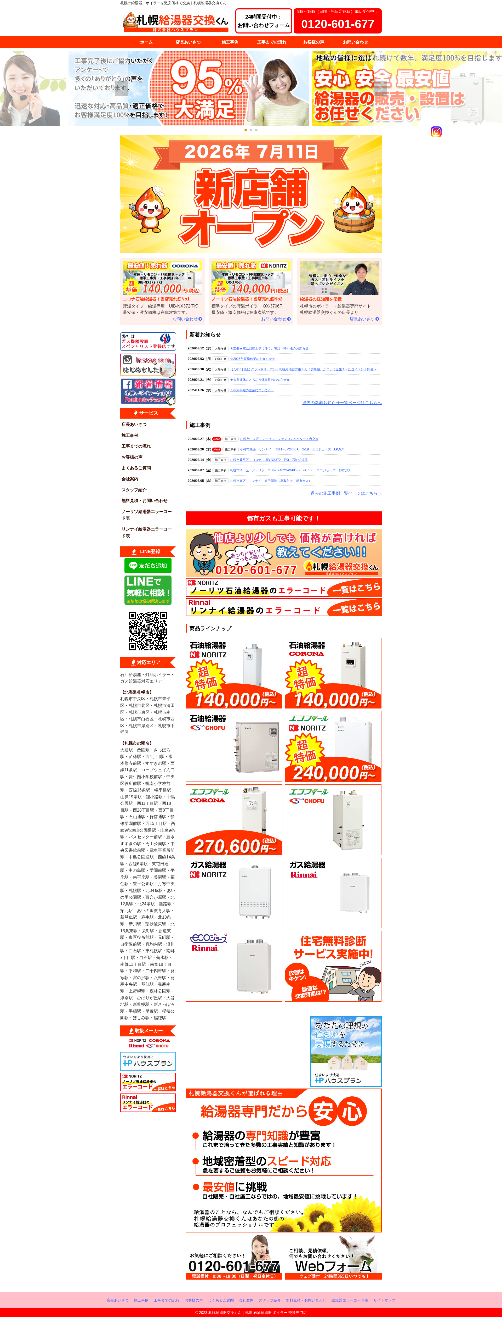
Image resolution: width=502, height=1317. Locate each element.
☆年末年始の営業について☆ (252, 390)
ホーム (146, 42)
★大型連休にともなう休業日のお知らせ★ (260, 380)
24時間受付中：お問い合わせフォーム (264, 21)
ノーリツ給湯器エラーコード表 (147, 515)
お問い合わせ (355, 42)
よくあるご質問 (136, 468)
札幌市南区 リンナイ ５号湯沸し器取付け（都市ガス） (271, 481)
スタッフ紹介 (134, 490)
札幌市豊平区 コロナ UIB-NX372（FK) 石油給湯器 (269, 460)
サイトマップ (384, 1300)
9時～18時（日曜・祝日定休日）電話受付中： (337, 20)
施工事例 (230, 42)
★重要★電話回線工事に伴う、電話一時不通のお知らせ (269, 348)
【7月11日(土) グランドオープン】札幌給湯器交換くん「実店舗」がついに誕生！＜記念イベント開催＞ (303, 369)
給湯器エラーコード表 (350, 1300)
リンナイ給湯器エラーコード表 (147, 532)
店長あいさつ (188, 42)
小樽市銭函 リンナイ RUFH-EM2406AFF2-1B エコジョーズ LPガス (292, 449)
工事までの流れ (272, 42)
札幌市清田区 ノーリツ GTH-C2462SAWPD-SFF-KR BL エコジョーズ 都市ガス (290, 470)
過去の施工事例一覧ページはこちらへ (346, 493)
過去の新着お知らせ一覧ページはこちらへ (342, 402)
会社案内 (130, 479)
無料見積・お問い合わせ (145, 500)
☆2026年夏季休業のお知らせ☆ (252, 359)
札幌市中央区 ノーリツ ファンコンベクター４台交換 (279, 439)
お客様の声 (313, 42)
